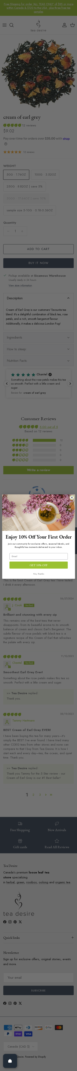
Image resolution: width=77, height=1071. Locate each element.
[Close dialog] (72, 497)
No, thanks (38, 573)
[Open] (10, 1061)
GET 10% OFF (38, 565)
